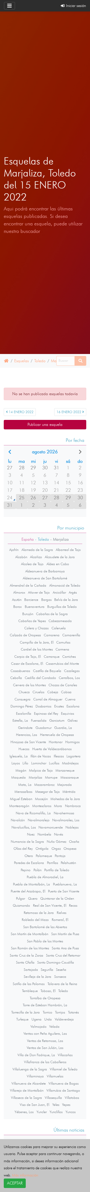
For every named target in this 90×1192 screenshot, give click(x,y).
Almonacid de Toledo (64, 585)
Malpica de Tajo (41, 770)
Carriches (69, 656)
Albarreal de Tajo (68, 549)
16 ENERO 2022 (69, 412)
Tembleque (30, 991)
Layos (16, 763)
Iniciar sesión (75, 5)
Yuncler (41, 1112)
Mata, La (25, 784)
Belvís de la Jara (66, 599)
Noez (30, 834)
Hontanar (55, 742)
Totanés (73, 1012)
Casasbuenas (20, 671)
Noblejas (72, 827)
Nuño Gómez (56, 841)
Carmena (62, 649)
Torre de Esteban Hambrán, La (45, 1005)
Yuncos (71, 1112)
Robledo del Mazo (35, 919)
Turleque (22, 1019)
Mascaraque (69, 777)
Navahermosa (64, 813)
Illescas (59, 756)
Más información (25, 1175)
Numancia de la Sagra (27, 841)
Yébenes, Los (24, 1112)
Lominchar (38, 763)
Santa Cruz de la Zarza (26, 955)
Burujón (27, 614)
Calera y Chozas (36, 628)
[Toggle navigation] (9, 5)
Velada (54, 1026)
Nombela (44, 834)
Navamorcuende (50, 827)
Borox (17, 606)
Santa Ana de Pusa (65, 948)
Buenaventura (34, 606)
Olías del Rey (23, 848)
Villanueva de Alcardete (29, 1083)
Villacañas (65, 1055)
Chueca (24, 692)
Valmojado (38, 1026)
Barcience (31, 599)
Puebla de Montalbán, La (31, 884)
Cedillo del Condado (40, 678)
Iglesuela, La (19, 756)
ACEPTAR (14, 1183)
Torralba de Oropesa (45, 998)
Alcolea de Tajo (32, 564)
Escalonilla (23, 713)
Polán (38, 870)
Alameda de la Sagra (37, 549)
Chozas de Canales (62, 685)
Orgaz (56, 848)
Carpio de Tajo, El (27, 656)
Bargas (46, 599)
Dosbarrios (43, 706)
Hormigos (72, 742)
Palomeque (44, 855)
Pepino (25, 870)
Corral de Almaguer (47, 699)
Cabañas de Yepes (32, 621)
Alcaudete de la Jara (60, 557)
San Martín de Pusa (65, 934)
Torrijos (60, 1012)
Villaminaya (35, 1076)
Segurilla (47, 969)
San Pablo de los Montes (45, 941)
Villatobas (72, 1097)
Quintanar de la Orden (57, 898)
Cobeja (52, 692)
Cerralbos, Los (69, 678)
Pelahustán (68, 862)
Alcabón (21, 557)
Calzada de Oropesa (25, 635)
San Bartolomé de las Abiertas (45, 927)
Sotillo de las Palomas (28, 984)
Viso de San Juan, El (34, 1104)
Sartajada (31, 969)
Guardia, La (63, 727)
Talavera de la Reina (62, 984)
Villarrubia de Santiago (63, 1090)
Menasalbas (23, 791)
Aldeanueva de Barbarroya (45, 571)
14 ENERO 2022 (21, 412)
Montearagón (19, 806)
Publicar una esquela (45, 424)
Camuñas (63, 642)
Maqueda (18, 777)
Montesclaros (41, 806)
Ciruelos (38, 692)
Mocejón (41, 799)
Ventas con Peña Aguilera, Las (45, 1033)
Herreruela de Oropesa (57, 734)
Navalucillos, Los (24, 827)
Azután (17, 599)
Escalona (73, 706)
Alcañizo (36, 557)
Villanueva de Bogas (63, 1083)
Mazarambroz (44, 784)
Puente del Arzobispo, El (28, 891)
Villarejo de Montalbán (27, 1090)
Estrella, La (20, 720)
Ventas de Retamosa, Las (45, 1040)
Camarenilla (71, 635)
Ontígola (42, 848)
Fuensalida (38, 720)
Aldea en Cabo (57, 564)
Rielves (61, 912)
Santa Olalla (25, 962)
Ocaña (74, 841)
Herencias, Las (26, 734)
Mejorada (64, 784)
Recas (73, 905)
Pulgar (20, 898)
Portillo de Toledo (56, 870)
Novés (58, 834)
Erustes (59, 706)
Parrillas (52, 862)
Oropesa (70, 848)
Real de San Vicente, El (49, 905)
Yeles (55, 1104)
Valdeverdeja (64, 1019)
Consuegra (22, 699)
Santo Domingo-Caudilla (55, 962)
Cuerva (70, 699)
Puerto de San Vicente (63, 891)
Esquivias (67, 713)
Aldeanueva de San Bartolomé (45, 578)
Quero (33, 898)
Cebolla (16, 678)
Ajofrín (13, 549)
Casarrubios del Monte (62, 663)
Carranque (52, 656)
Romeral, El (60, 919)
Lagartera (73, 756)
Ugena (37, 1019)
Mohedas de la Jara (65, 799)
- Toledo (41, 539)
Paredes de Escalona (29, 862)
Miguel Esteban (21, 799)
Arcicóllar (59, 592)
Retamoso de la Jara (39, 912)
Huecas (23, 749)
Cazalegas (72, 671)
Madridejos (70, 763)
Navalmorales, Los (65, 820)
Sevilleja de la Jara (37, 976)
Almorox (19, 592)
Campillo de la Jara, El (37, 642)
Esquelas (21, 360)
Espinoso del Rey (46, 713)
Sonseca (60, 976)
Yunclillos (56, 1112)
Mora (58, 806)
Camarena (52, 635)
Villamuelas (55, 1076)
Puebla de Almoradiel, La (45, 877)
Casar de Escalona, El (27, 663)
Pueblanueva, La (65, 884)
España (28, 539)
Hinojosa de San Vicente (28, 742)
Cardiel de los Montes (37, 649)
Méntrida (69, 791)
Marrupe (51, 777)
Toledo (40, 360)
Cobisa (66, 692)
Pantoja (60, 855)
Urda (48, 1019)
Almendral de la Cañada (28, 585)
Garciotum (56, 720)
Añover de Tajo (39, 592)
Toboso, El (48, 991)
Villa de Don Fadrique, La (36, 1055)
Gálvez (73, 720)
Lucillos (54, 763)
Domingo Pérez (21, 706)
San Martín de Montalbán (29, 934)
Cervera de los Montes (29, 685)
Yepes (66, 1104)
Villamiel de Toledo (64, 1069)
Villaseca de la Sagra (26, 1097)
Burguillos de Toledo (62, 606)
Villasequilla (53, 1097)
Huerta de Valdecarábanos (52, 749)
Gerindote (25, 727)
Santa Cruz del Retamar (63, 955)
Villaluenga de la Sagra (29, 1069)
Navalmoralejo (39, 820)
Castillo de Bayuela (47, 671)
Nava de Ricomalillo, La (33, 813)
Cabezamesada (60, 621)
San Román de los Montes (30, 948)
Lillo (25, 763)
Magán (21, 770)
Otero (28, 855)
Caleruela (59, 628)
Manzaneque (65, 770)
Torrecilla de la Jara (25, 1012)
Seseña (61, 969)
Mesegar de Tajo (47, 791)
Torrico (47, 1012)
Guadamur (44, 727)
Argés (73, 592)
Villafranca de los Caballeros (45, 1062)
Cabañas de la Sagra (52, 614)
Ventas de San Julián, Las (45, 1047)
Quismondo (21, 905)
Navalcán (18, 820)
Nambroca (73, 806)
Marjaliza (35, 777)
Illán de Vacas (40, 756)
